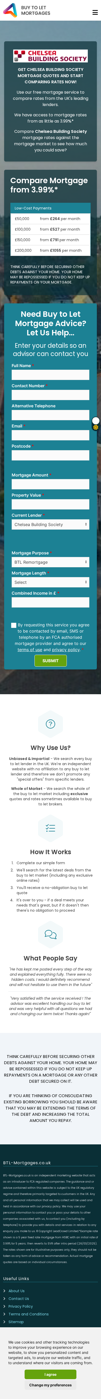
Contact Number (28, 385)
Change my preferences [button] (50, 1385)
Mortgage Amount (30, 475)
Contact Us (19, 1298)
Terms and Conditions (29, 1314)
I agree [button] (50, 1374)
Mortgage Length (29, 573)
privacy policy (66, 649)
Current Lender (27, 515)
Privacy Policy (21, 1306)
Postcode (21, 446)
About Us (17, 1290)
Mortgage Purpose (30, 552)
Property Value (26, 495)
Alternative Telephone (33, 405)
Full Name (21, 365)
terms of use (30, 649)
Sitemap (16, 1321)
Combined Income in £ (34, 593)
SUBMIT (50, 660)
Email (17, 425)
